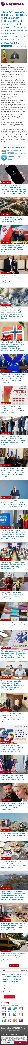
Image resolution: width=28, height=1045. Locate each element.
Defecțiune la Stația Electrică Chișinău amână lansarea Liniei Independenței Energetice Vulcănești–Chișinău (12, 596)
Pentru (5, 985)
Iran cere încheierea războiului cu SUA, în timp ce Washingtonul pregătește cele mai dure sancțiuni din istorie (13, 249)
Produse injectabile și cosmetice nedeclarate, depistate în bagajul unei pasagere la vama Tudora (13, 625)
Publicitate (13, 1034)
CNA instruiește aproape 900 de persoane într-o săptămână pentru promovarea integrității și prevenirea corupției (13, 566)
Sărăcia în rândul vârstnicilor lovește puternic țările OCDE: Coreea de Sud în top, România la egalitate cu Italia (13, 409)
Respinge (7, 1042)
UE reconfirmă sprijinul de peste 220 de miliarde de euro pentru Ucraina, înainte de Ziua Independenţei (12, 806)
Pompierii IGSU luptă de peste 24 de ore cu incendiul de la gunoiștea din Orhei (13, 835)
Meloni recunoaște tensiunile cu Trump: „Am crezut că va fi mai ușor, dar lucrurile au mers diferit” (13, 777)
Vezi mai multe (14, 965)
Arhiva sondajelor (21, 970)
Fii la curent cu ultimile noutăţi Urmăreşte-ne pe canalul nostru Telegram (15, 158)
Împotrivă (6, 988)
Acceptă (20, 1042)
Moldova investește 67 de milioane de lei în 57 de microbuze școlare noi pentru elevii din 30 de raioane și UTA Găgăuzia (13, 957)
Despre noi (4, 1034)
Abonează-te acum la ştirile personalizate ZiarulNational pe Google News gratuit (16, 152)
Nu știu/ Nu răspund (6, 992)
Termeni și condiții (11, 1040)
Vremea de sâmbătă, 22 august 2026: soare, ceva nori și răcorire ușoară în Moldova (12, 220)
